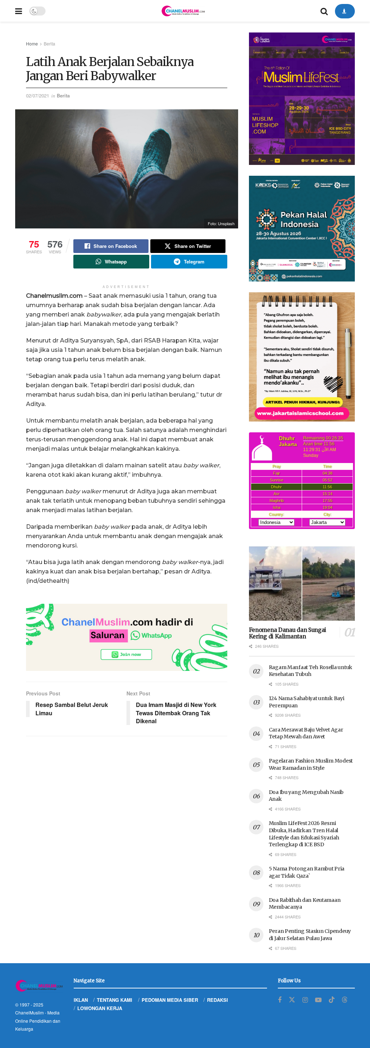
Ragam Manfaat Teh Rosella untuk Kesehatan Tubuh (310, 671)
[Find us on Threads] (345, 1000)
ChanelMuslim (29, 1012)
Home (32, 43)
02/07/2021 (37, 95)
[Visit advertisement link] (126, 637)
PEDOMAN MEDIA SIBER (170, 999)
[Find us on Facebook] (279, 1000)
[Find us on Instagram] (305, 1000)
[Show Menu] (18, 11)
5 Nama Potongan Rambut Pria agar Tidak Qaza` (306, 872)
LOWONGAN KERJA (99, 1008)
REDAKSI (217, 999)
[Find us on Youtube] (318, 1000)
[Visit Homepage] (183, 11)
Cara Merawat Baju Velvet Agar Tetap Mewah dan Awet (306, 733)
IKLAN (81, 999)
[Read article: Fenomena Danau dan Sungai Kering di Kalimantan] (302, 583)
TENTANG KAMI (114, 999)
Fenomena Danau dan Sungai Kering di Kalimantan (288, 633)
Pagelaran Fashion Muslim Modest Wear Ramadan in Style (311, 764)
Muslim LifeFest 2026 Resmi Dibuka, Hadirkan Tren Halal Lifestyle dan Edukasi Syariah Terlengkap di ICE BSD (304, 834)
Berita (49, 43)
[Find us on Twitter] (292, 1000)
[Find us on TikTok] (332, 1000)
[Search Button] (324, 11)
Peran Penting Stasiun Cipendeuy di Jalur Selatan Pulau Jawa (310, 935)
